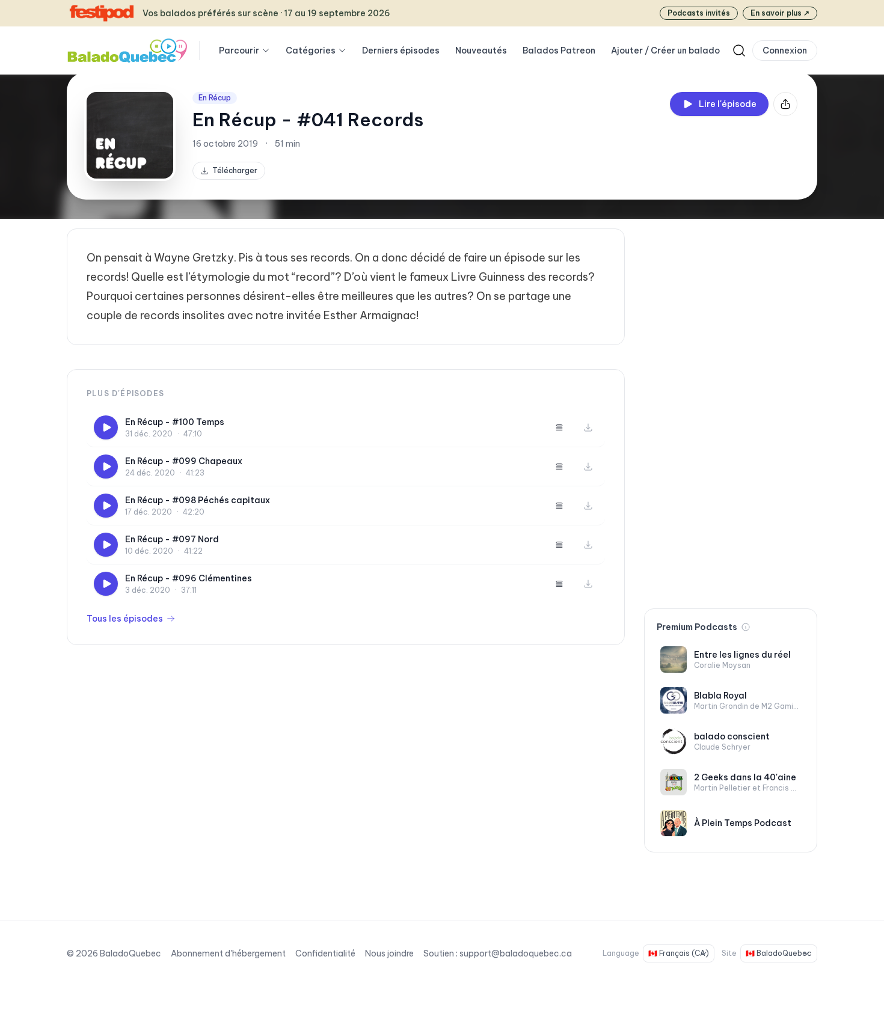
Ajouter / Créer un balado (665, 50)
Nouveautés (481, 50)
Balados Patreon (559, 50)
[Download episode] (588, 427)
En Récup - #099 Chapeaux (183, 461)
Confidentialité (325, 953)
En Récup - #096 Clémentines (188, 578)
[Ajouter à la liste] (559, 427)
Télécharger (234, 170)
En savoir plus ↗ (779, 12)
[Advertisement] (730, 408)
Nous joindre (389, 953)
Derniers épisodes (401, 50)
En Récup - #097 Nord (172, 539)
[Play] (106, 427)
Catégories (311, 50)
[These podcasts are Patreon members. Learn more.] (745, 627)
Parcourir (239, 50)
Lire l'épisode (728, 104)
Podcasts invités (699, 12)
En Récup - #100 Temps (174, 422)
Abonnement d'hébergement (228, 953)
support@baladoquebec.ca (515, 953)
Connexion (785, 50)
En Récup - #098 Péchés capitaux (197, 500)
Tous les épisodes (125, 618)
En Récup (214, 97)
